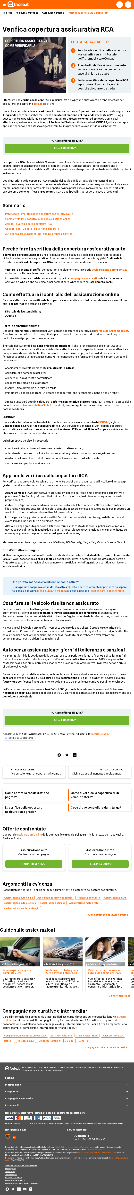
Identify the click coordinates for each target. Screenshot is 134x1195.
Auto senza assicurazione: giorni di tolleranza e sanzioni (39, 233)
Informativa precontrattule (15, 1180)
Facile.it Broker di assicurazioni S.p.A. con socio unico (74, 1147)
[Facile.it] (18, 6)
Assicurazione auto (33, 850)
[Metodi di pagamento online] (36, 1118)
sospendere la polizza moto (108, 590)
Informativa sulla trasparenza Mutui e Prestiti (22, 1183)
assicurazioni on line (29, 834)
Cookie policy (10, 1172)
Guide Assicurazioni (53, 12)
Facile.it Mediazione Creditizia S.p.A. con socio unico (96, 1153)
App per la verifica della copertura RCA (28, 223)
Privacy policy (10, 1169)
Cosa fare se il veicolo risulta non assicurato (32, 228)
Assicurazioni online (27, 12)
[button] (4, 5)
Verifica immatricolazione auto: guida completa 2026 (104, 971)
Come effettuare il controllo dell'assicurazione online (38, 219)
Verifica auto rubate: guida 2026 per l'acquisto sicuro (61, 971)
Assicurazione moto (100, 850)
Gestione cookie (11, 1175)
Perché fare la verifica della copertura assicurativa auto (39, 213)
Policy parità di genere (13, 1177)
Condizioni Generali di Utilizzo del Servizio (21, 1166)
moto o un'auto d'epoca (52, 590)
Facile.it (7, 12)
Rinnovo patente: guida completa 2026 (17, 971)
